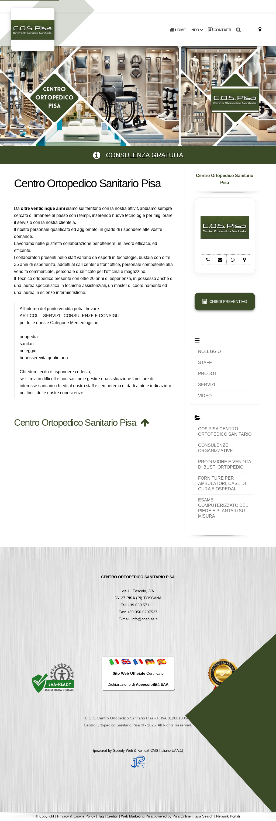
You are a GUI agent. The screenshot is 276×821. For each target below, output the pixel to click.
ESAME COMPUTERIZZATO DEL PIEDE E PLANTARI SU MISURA (223, 508)
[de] (149, 662)
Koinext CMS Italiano (154, 751)
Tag (101, 816)
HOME (180, 30)
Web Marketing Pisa (137, 816)
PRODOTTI (209, 373)
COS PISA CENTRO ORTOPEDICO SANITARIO (224, 432)
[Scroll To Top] (266, 815)
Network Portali (228, 816)
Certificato (138, 673)
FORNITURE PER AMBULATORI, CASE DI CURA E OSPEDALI (222, 483)
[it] (114, 662)
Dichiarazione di (138, 684)
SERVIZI (206, 384)
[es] (161, 662)
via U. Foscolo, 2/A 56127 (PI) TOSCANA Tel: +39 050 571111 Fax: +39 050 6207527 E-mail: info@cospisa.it (138, 598)
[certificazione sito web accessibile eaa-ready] (53, 677)
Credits (112, 816)
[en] (126, 662)
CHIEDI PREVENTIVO (227, 301)
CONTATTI (221, 30)
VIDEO (205, 395)
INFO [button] (195, 30)
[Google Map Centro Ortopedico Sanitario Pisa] (260, 29)
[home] (46, 29)
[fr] (138, 662)
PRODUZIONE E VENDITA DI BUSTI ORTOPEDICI (224, 464)
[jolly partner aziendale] (138, 762)
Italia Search (203, 816)
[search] (238, 29)
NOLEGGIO (209, 351)
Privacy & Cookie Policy (76, 816)
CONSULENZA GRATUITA (141, 155)
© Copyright (45, 816)
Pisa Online (181, 816)
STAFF (205, 362)
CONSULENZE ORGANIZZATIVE (215, 448)
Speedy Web (123, 751)
